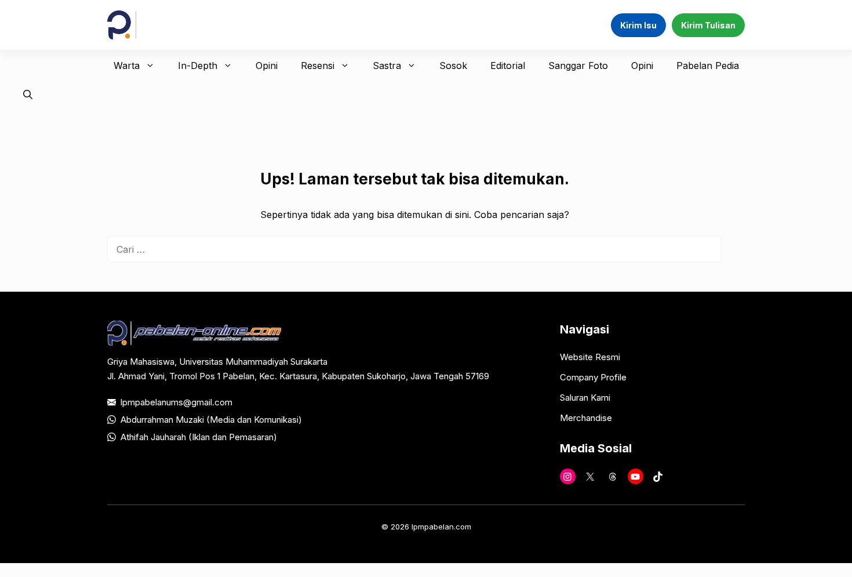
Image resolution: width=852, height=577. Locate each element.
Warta (127, 65)
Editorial (507, 65)
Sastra (387, 65)
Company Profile (593, 377)
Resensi (317, 65)
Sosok (453, 65)
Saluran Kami (585, 397)
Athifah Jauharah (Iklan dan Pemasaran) (199, 436)
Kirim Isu (638, 25)
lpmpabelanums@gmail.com (176, 402)
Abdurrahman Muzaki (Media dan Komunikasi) (211, 419)
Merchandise (586, 417)
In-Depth (197, 65)
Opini (267, 65)
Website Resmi (590, 356)
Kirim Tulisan (708, 25)
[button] (27, 94)
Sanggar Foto (578, 65)
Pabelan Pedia (707, 65)
